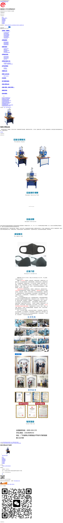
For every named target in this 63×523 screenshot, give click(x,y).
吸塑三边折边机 (5, 74)
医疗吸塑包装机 (5, 81)
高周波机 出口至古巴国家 (6, 98)
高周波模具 (4, 40)
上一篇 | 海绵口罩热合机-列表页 (5, 442)
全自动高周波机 (6, 36)
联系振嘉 (6, 1)
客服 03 (13, 484)
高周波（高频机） (6, 30)
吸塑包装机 (4, 46)
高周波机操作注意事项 (5, 99)
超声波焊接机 (5, 66)
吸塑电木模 (5, 51)
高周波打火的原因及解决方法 (6, 102)
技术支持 (3, 21)
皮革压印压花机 (6, 56)
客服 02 (11, 484)
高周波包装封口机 (6, 61)
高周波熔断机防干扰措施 (6, 103)
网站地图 (4, 1)
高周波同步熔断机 (6, 35)
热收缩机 (4, 78)
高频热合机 (4, 70)
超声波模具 (5, 68)
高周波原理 (3, 20)
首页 (2, 17)
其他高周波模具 (6, 44)
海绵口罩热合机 (5, 84)
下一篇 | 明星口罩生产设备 (14, 442)
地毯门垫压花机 (6, 57)
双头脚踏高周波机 (6, 32)
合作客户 (3, 22)
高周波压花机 (5, 54)
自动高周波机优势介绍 (5, 101)
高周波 (1, 1)
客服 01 (8, 484)
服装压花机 (4, 90)
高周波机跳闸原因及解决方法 (6, 100)
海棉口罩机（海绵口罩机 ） (8, 87)
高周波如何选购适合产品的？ (6, 105)
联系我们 (3, 23)
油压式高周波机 (6, 33)
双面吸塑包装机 (6, 48)
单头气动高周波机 (6, 34)
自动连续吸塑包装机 (7, 52)
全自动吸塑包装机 (6, 50)
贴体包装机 (4, 93)
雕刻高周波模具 (6, 43)
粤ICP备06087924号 (17, 480)
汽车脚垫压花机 (6, 58)
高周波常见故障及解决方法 (6, 97)
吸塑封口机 (5, 49)
